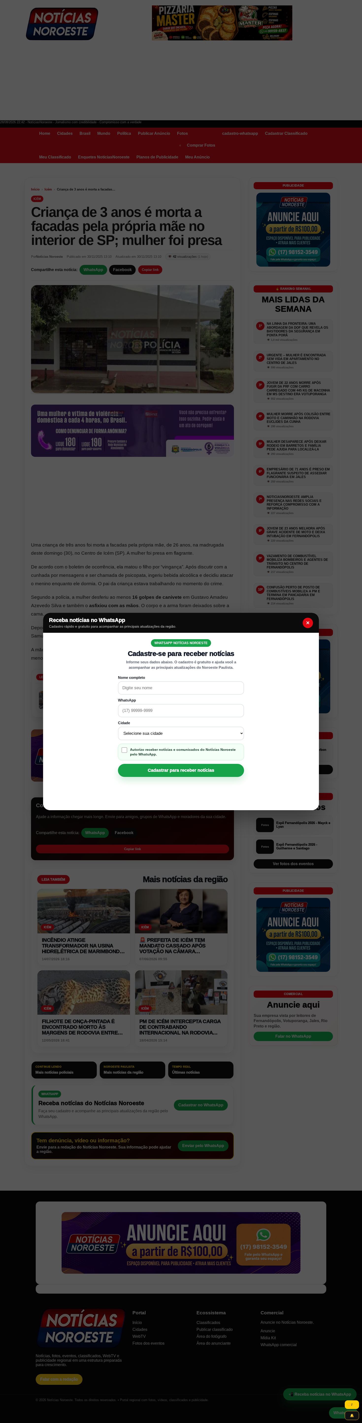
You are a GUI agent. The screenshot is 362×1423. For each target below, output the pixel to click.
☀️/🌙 (352, 1404)
